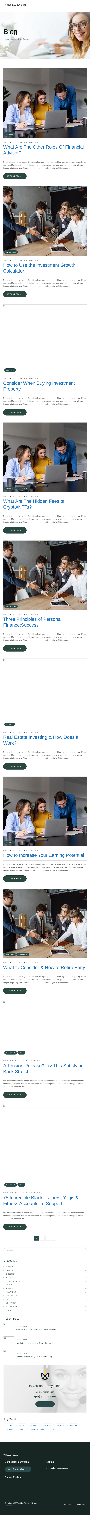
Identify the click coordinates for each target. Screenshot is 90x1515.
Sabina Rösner (23, 1503)
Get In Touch (44, 1404)
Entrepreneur (13, 1281)
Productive (11, 1306)
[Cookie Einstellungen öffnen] (5, 1510)
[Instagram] (11, 1483)
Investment (11, 252)
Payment (9, 1430)
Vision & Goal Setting (38, 1430)
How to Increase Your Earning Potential (43, 855)
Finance (9, 134)
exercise (22, 1425)
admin (5, 142)
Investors (60, 1425)
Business (10, 488)
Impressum (68, 1504)
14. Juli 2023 (21, 1326)
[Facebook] (6, 1483)
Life (8, 1299)
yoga (54, 1430)
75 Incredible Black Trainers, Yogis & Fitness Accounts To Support (41, 1200)
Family (9, 1285)
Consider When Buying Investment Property (39, 386)
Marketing (73, 1425)
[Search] (83, 1251)
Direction (10, 1274)
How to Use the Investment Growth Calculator (39, 268)
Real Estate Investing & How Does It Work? (40, 740)
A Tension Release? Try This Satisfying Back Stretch (43, 1068)
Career (9, 1270)
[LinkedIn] (16, 1483)
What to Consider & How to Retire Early (44, 967)
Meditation (10, 1053)
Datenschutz (80, 1504)
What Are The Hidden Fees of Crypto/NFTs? (33, 504)
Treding (21, 1430)
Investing (47, 1425)
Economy (10, 370)
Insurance (22, 954)
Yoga (21, 1053)
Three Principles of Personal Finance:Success (32, 622)
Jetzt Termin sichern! (17, 1469)
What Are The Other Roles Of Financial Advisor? (43, 149)
